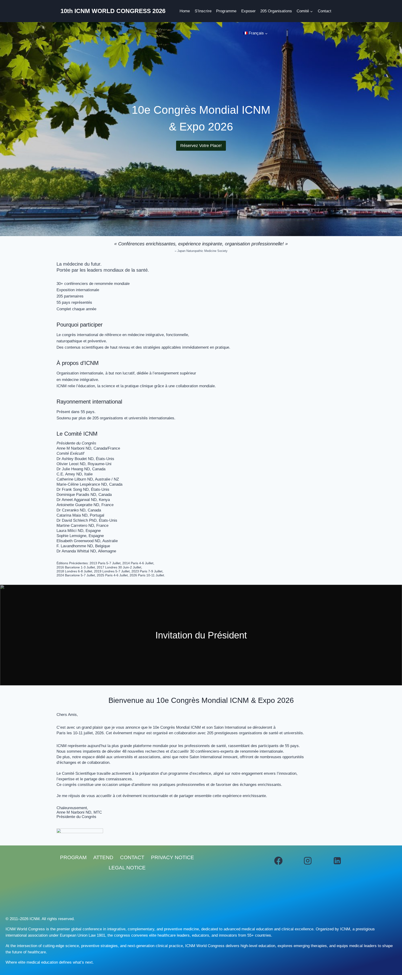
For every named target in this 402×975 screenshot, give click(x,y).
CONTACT (132, 857)
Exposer (248, 11)
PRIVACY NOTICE (172, 857)
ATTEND (103, 857)
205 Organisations (276, 11)
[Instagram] (308, 860)
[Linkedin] (337, 860)
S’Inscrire (203, 11)
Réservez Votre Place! (201, 145)
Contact (324, 11)
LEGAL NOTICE (127, 868)
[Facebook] (278, 860)
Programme (226, 11)
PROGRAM (73, 857)
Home (185, 11)
